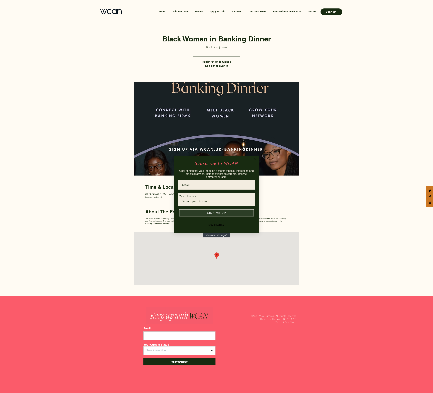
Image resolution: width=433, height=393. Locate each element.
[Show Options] (250, 201)
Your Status (187, 196)
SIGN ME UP (216, 212)
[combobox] (215, 201)
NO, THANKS (217, 225)
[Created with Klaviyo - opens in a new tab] (216, 235)
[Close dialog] (255, 159)
